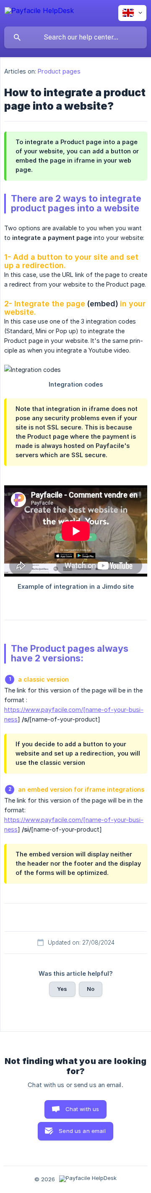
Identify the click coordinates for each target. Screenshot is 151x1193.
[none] (39, 12)
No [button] (90, 988)
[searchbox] (75, 37)
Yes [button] (62, 988)
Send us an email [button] (82, 1130)
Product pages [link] (59, 71)
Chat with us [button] (82, 1109)
